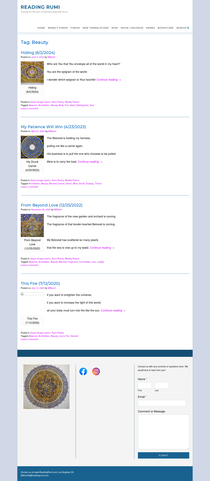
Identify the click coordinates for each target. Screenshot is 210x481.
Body (61, 105)
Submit (163, 455)
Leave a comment (29, 108)
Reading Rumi (40, 7)
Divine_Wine (72, 183)
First (140, 390)
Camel (61, 183)
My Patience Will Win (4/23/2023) (53, 126)
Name (142, 379)
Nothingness (82, 105)
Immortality (84, 261)
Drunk (82, 183)
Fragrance (73, 261)
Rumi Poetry (58, 101)
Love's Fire (64, 335)
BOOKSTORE (166, 27)
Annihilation (44, 105)
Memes (150, 27)
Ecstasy (89, 183)
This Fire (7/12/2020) (40, 283)
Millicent (51, 56)
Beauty (54, 105)
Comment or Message (151, 411)
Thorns (98, 183)
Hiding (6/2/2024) (38, 52)
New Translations (96, 27)
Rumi (115, 27)
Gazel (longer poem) (40, 101)
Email (142, 396)
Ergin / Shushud (132, 27)
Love (93, 261)
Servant (74, 335)
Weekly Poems (58, 27)
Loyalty (100, 261)
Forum (75, 27)
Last (157, 390)
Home (41, 27)
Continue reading (109, 79)
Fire (67, 105)
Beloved (53, 183)
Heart (72, 105)
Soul (92, 105)
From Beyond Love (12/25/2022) (52, 205)
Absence (33, 105)
